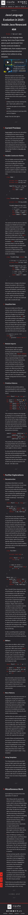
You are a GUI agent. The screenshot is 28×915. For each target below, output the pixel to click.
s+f (1, 885)
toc (1, 880)
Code (16, 6)
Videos (10, 6)
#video (8, 34)
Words (3, 6)
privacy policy (22, 71)
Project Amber (8, 132)
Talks (22, 6)
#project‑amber (17, 34)
